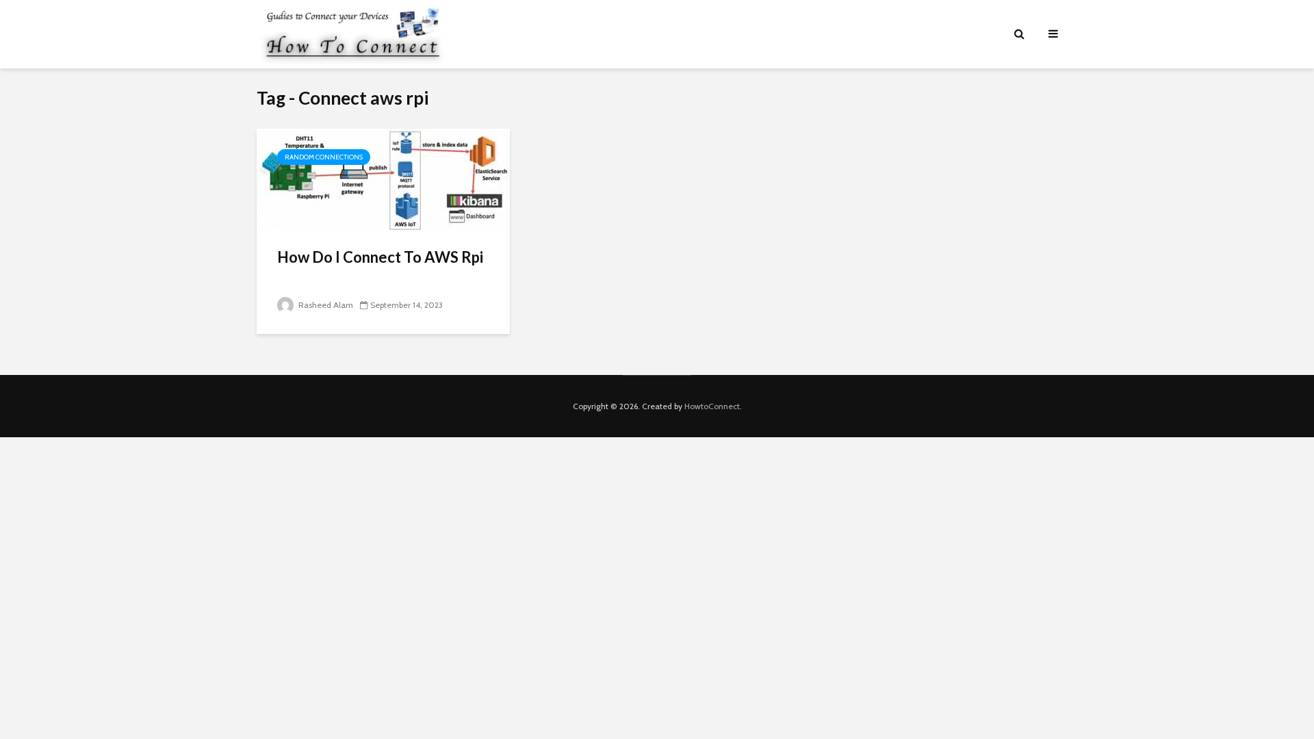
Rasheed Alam (324, 305)
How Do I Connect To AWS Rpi (380, 257)
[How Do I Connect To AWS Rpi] (383, 178)
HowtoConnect (712, 406)
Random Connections (324, 157)
